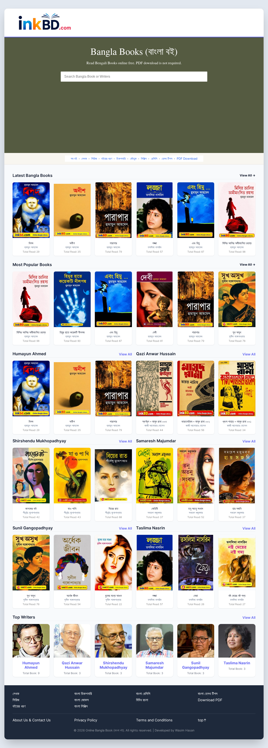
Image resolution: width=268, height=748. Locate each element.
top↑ (202, 720)
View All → (247, 175)
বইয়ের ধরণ (106, 158)
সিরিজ (94, 158)
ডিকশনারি (121, 158)
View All (125, 354)
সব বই (74, 158)
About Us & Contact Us (32, 720)
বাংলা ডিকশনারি (83, 694)
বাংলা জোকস (81, 700)
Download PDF (210, 700)
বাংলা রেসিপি (143, 694)
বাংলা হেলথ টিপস (208, 694)
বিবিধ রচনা (142, 700)
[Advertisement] (134, 113)
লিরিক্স (144, 158)
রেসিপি (154, 158)
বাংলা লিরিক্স (81, 706)
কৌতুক (133, 158)
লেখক (84, 158)
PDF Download (187, 158)
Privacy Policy (85, 720)
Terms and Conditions (154, 720)
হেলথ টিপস (167, 158)
